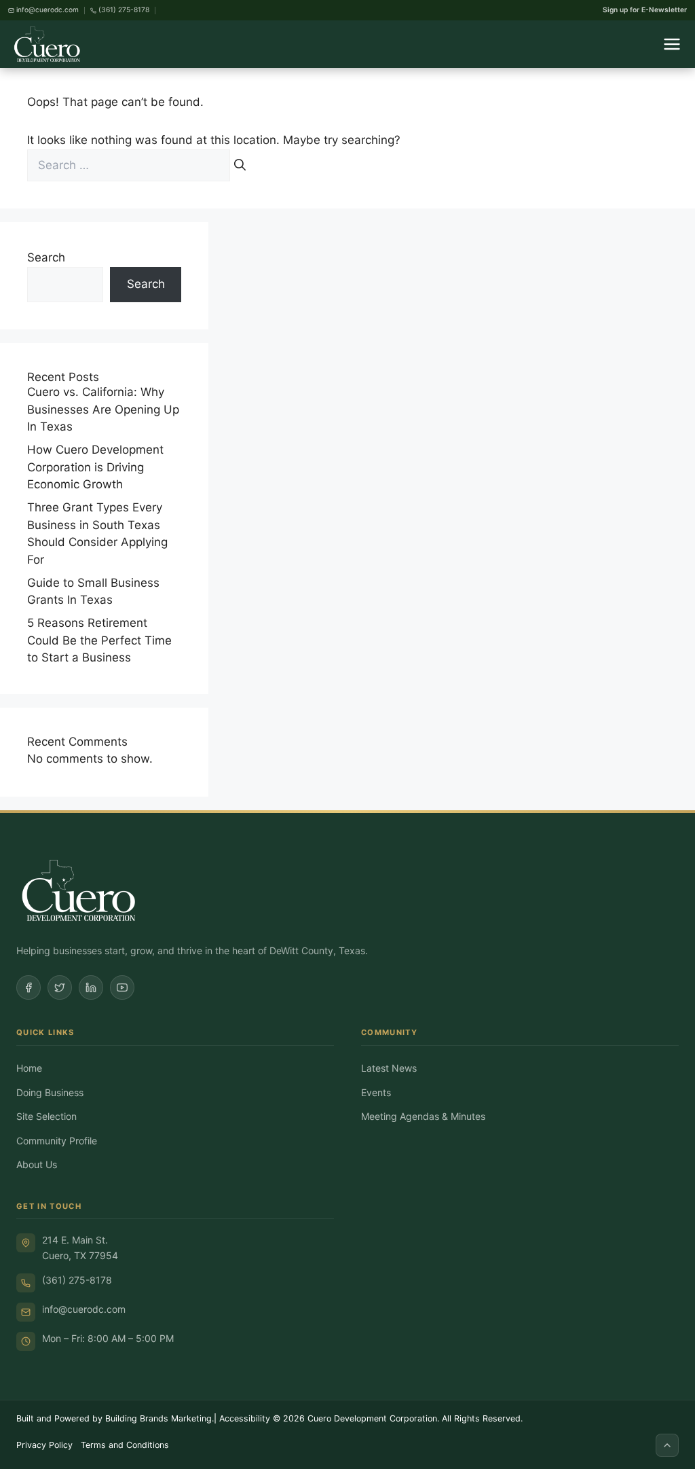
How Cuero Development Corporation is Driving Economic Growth (95, 467)
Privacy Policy (44, 1445)
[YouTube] (122, 987)
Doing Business (49, 1092)
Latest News (389, 1068)
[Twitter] (60, 987)
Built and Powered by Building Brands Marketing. (115, 1418)
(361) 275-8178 (77, 1280)
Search (46, 257)
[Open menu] (672, 44)
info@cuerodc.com (84, 1309)
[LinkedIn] (91, 987)
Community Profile (56, 1140)
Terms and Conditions (125, 1445)
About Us (36, 1164)
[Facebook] (28, 987)
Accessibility (244, 1418)
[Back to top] (667, 1445)
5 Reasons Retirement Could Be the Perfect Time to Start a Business (99, 640)
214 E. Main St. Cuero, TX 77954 (80, 1247)
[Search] (239, 165)
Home (29, 1068)
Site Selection (46, 1116)
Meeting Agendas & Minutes (423, 1116)
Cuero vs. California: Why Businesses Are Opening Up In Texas (103, 409)
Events (376, 1092)
